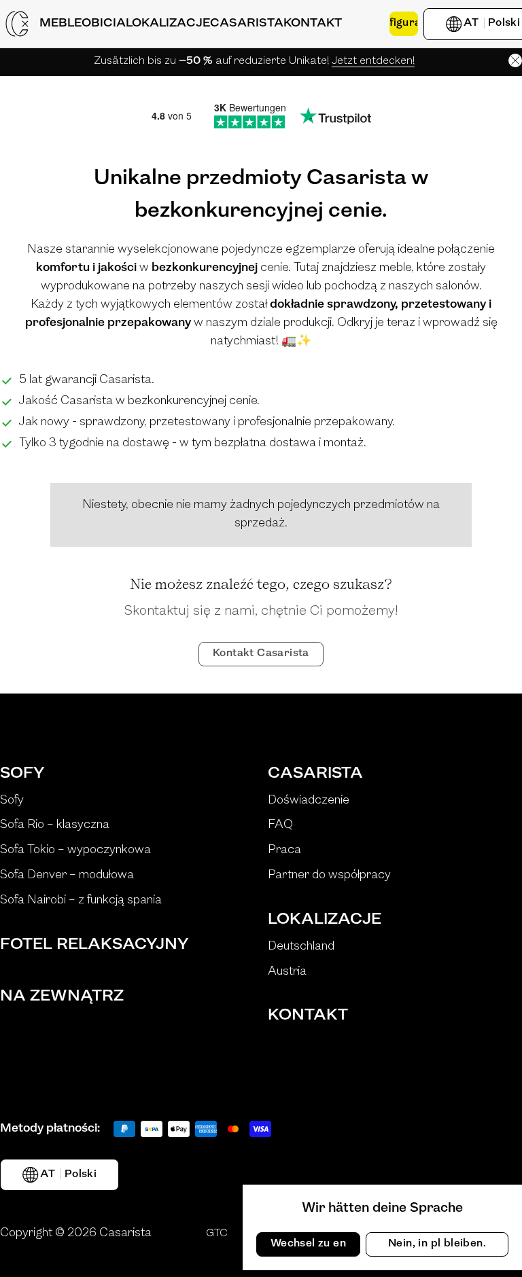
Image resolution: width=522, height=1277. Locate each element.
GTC (217, 1233)
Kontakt (308, 1015)
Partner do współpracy (329, 875)
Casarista (315, 774)
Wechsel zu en (308, 1243)
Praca (284, 850)
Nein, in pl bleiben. (437, 1243)
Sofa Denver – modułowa (67, 875)
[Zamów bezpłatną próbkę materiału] (365, 23)
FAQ (280, 825)
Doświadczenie (308, 801)
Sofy (22, 774)
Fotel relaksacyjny (94, 945)
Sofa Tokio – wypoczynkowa (75, 850)
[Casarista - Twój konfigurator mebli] (17, 24)
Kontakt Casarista (261, 653)
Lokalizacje (324, 920)
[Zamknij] (515, 60)
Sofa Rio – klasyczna (54, 825)
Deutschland (301, 947)
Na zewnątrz (62, 996)
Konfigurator (403, 23)
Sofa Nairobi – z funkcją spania (81, 901)
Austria (287, 972)
